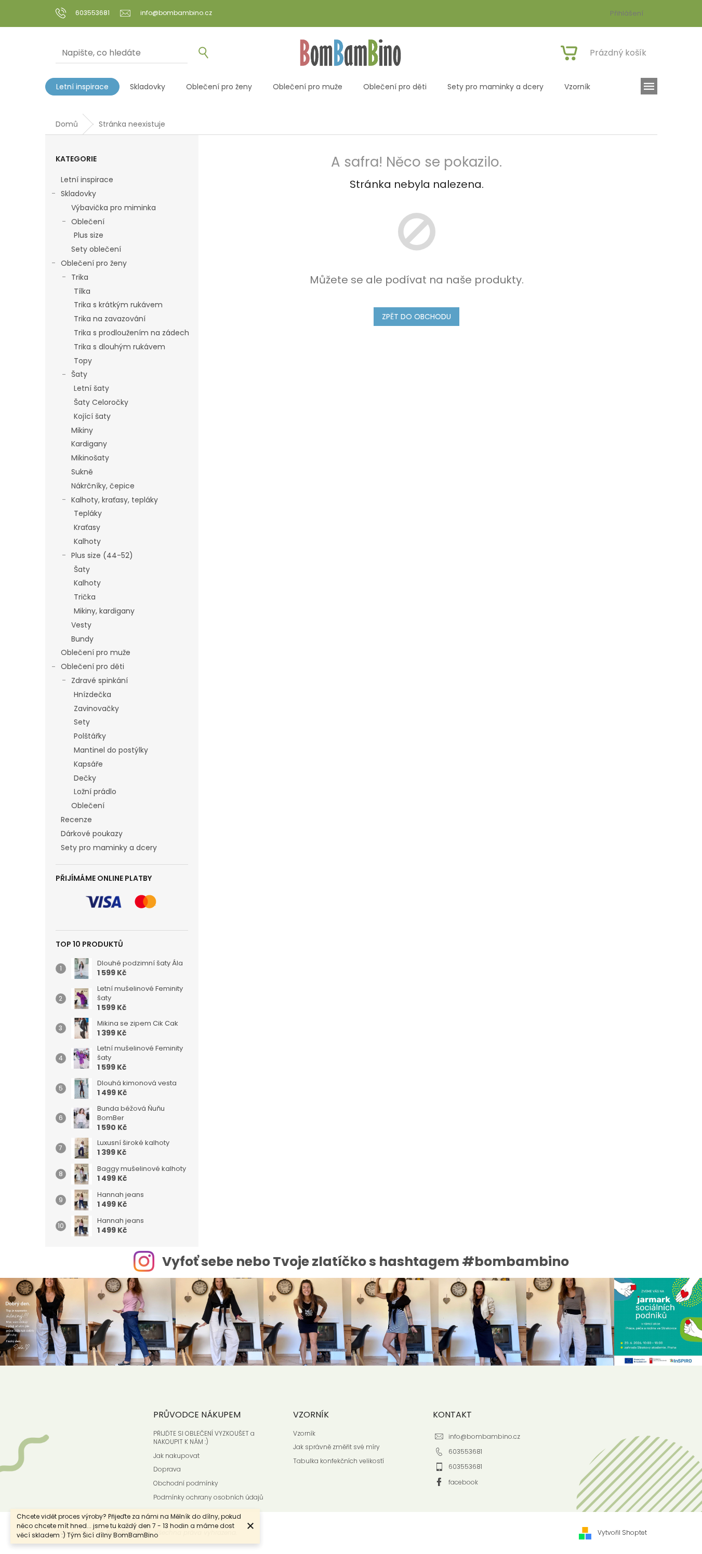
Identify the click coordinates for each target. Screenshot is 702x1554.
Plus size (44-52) (102, 555)
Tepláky (88, 513)
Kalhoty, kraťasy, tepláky (114, 500)
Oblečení (87, 221)
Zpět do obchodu (416, 316)
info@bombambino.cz (484, 1436)
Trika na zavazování (109, 318)
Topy (83, 361)
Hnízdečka (92, 694)
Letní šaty (91, 388)
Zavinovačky (96, 708)
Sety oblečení (96, 249)
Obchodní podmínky (185, 1483)
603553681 (465, 1451)
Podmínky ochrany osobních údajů (208, 1497)
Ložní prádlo (95, 791)
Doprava (167, 1469)
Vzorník (304, 1433)
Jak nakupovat (176, 1456)
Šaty (79, 374)
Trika (79, 277)
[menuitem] (82, 87)
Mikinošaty (90, 458)
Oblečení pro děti (92, 666)
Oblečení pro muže (95, 652)
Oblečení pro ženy (94, 263)
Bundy (82, 639)
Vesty (81, 625)
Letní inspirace (87, 179)
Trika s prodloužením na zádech (131, 333)
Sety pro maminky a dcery (109, 847)
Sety (82, 722)
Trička (85, 597)
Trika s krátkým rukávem (118, 304)
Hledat (199, 53)
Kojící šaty (92, 416)
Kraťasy (87, 527)
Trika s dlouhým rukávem (119, 347)
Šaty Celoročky (101, 402)
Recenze (76, 819)
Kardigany (89, 444)
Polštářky (90, 736)
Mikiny (82, 430)
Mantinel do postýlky (111, 750)
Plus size (88, 235)
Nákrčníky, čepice (103, 486)
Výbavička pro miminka (113, 207)
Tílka (82, 291)
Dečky (85, 778)
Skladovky (78, 193)
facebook (463, 1482)
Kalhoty (87, 541)
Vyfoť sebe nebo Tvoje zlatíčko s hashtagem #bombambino (365, 1261)
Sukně (82, 472)
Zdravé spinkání (99, 680)
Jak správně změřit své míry (336, 1447)
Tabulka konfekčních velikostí (338, 1461)
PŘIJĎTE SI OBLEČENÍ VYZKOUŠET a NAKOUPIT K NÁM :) (204, 1438)
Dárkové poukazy (92, 833)
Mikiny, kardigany (104, 611)
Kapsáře (88, 764)
